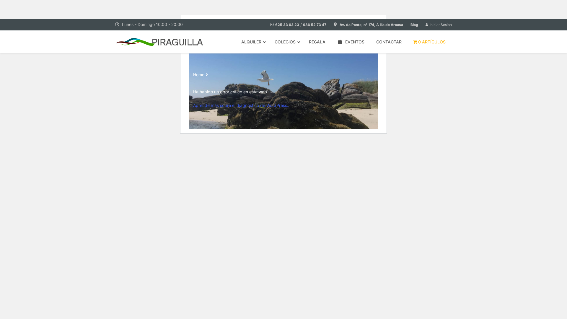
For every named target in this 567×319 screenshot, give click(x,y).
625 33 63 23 (287, 24)
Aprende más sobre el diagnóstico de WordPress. (240, 105)
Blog (414, 24)
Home (198, 74)
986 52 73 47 (314, 24)
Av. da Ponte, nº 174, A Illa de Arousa (371, 24)
